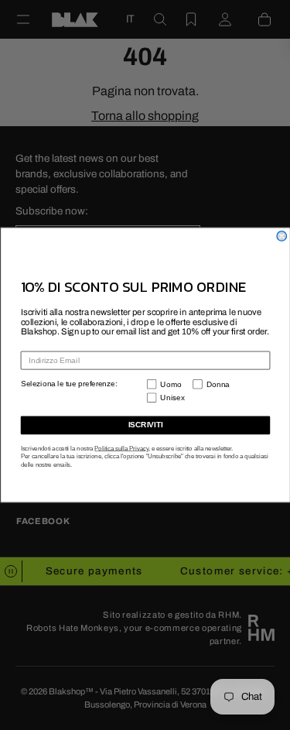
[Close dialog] (282, 236)
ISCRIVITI (145, 425)
